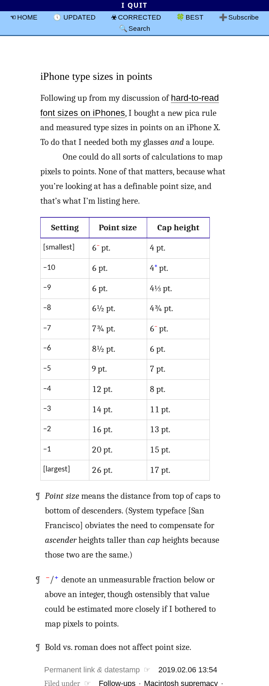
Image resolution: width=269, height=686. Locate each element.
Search (139, 28)
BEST (195, 17)
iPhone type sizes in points (96, 76)
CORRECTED (139, 17)
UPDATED (79, 17)
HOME (27, 17)
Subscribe (243, 17)
